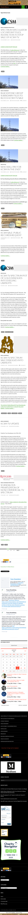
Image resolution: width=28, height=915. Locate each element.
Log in (2, 896)
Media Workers (4, 731)
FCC (2, 544)
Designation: (3, 819)
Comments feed (4, 901)
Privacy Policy (19, 912)
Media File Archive (5, 738)
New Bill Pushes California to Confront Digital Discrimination (14, 801)
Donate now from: (4, 815)
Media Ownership (4, 27)
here (14, 63)
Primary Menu (26, 7)
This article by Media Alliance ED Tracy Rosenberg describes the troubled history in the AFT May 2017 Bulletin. (13, 406)
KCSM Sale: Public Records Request (11, 234)
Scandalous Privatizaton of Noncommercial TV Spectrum (12, 489)
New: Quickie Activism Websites (7, 718)
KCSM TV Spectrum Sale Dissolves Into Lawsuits (12, 360)
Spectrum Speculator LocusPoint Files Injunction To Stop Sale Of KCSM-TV (14, 33)
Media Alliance (5, 7)
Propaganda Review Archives (7, 741)
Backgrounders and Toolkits (7, 736)
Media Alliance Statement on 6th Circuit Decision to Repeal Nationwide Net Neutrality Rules (13, 792)
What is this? (9, 813)
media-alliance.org (15, 50)
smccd (20, 413)
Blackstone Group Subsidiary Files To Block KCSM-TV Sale (12, 95)
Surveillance (4, 728)
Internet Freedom (5, 721)
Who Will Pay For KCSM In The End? (11, 168)
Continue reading (5, 66)
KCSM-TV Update (10, 423)
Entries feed (3, 898)
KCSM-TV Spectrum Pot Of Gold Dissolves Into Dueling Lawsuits (14, 279)
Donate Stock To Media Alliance (7, 566)
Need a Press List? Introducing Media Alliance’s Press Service (14, 716)
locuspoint (14, 413)
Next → (18, 550)
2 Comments (22, 365)
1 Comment (24, 100)
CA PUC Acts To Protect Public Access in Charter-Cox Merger (14, 788)
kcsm (3, 71)
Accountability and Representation (9, 726)
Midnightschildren (16, 39)
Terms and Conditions (10, 912)
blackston (4, 413)
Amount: (2, 822)
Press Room (11, 27)
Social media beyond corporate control (9, 798)
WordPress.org (4, 903)
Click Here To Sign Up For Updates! (10, 748)
